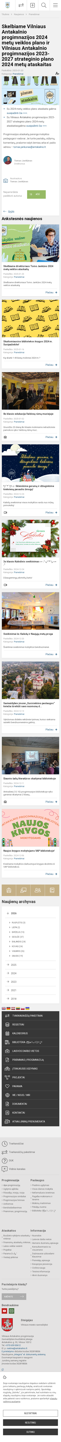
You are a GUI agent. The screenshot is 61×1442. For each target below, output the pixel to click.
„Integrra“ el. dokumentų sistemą (29, 1354)
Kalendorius (20, 1033)
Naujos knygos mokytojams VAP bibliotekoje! (29, 850)
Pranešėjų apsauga (41, 1260)
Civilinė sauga (38, 1268)
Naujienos (19, 14)
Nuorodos (36, 1235)
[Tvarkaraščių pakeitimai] (21, 5)
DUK (11, 1160)
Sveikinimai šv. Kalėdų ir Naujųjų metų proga (28, 634)
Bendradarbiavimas (12, 1207)
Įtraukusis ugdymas (25, 1068)
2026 (13, 913)
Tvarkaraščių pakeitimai (27, 1015)
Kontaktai (18, 1112)
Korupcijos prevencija (42, 1264)
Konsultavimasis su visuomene (41, 1248)
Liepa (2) (16, 927)
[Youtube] (4, 1311)
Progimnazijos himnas (14, 1200)
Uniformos (8, 1204)
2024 (13, 973)
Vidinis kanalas (16, 1169)
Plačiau (49, 292)
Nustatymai (30, 1413)
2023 (13, 981)
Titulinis (6, 14)
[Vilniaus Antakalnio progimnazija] (7, 4)
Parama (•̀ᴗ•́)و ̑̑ (10, 1253)
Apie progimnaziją (11, 1185)
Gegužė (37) (18, 937)
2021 (13, 990)
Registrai (18, 1024)
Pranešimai (34, 14)
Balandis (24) (19, 941)
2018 (13, 998)
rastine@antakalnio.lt (17, 1348)
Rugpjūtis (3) (18, 922)
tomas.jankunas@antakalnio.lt (29, 147)
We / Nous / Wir (21, 1095)
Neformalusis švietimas (43, 1193)
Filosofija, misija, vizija (13, 1193)
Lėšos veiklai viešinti (12, 1246)
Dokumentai (19, 1104)
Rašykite (8, 1296)
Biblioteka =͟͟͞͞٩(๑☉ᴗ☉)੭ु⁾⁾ (27, 1042)
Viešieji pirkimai (10, 1257)
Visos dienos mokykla (42, 1189)
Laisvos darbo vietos (25, 1051)
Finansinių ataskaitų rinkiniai (16, 1242)
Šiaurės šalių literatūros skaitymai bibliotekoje (29, 778)
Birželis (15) (18, 932)
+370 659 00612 (13, 1345)
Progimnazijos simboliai (14, 1196)
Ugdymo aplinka (10, 1189)
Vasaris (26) (18, 951)
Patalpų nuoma (39, 1207)
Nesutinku (30, 1422)
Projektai (18, 1077)
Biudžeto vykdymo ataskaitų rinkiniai (16, 1237)
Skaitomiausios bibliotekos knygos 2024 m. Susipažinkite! (28, 343)
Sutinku (30, 1432)
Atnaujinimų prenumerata (28, 1121)
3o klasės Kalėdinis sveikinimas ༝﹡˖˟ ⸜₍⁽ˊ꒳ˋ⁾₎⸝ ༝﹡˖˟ (30, 563)
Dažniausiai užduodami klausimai (43, 1255)
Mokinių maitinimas (41, 1203)
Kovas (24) (17, 946)
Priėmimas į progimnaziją (28, 1059)
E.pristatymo (8, 1351)
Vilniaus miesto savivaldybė (34, 1324)
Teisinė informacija (41, 1271)
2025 (13, 965)
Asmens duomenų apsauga (45, 1243)
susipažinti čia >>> (17, 113)
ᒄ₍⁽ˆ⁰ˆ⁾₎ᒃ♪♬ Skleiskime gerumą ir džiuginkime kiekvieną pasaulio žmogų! (28, 488)
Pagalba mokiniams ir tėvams (42, 1198)
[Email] (11, 1311)
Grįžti (11, 211)
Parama (17, 1086)
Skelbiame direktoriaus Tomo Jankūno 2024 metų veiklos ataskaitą (28, 268)
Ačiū (35, 194)
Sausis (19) (17, 956)
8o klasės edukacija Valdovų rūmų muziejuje (28, 414)
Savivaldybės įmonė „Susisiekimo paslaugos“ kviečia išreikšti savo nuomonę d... (29, 705)
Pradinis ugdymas (40, 1185)
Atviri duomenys (39, 1275)
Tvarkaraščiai (16, 1143)
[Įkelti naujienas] (32, 5)
